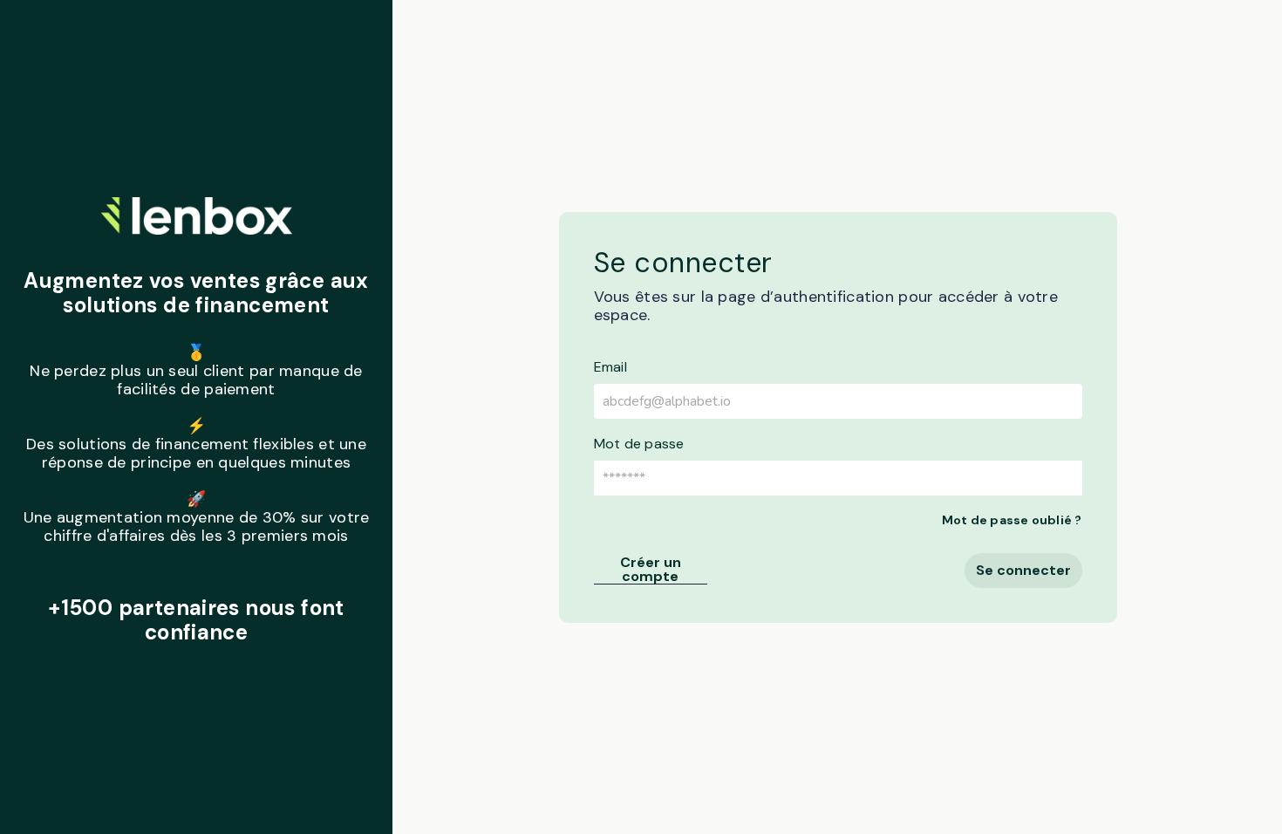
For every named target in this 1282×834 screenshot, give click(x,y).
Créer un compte (650, 570)
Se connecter (1023, 570)
